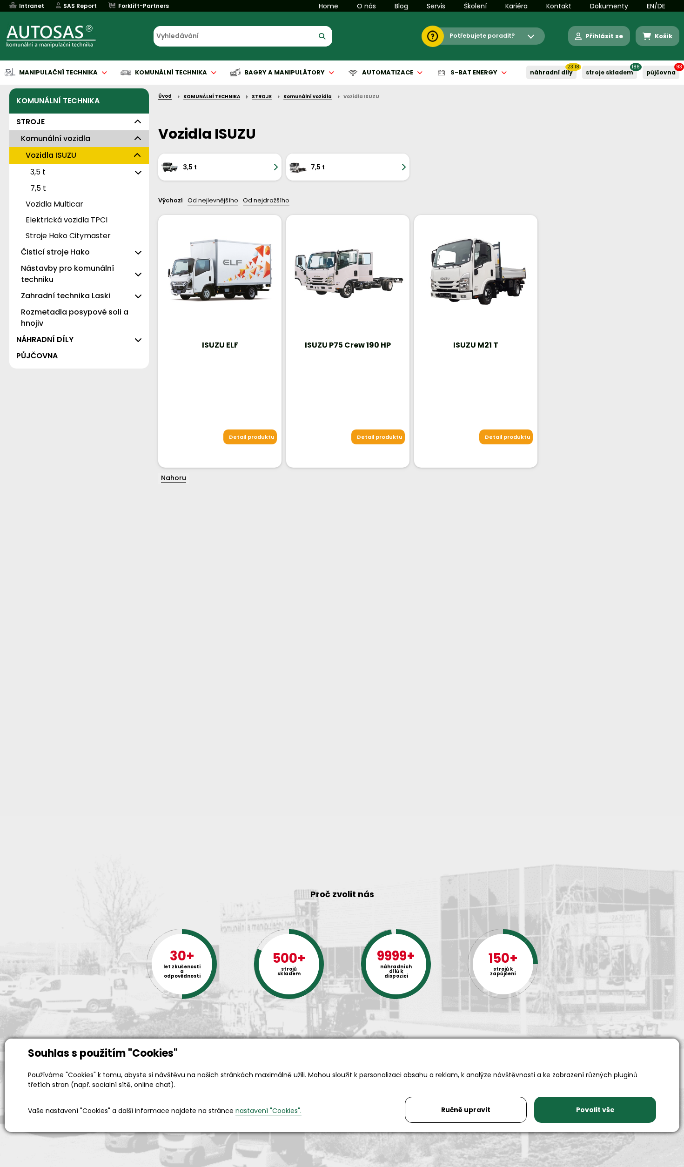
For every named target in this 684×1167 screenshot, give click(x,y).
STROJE (30, 121)
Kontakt (558, 6)
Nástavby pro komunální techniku (67, 274)
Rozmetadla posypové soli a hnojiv (74, 318)
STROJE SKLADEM (609, 72)
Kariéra (516, 6)
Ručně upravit (465, 1109)
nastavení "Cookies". (268, 1110)
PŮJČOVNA (661, 72)
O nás (366, 6)
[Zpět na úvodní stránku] (58, 36)
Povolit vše (595, 1109)
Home (328, 6)
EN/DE (656, 6)
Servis (436, 6)
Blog (401, 6)
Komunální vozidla (55, 138)
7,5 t (38, 188)
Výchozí (170, 200)
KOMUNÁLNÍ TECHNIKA (58, 100)
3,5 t (38, 172)
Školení (475, 6)
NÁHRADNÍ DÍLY (551, 72)
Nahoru (173, 478)
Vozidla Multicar (54, 204)
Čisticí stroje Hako (55, 252)
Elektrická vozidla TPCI (66, 220)
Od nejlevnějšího (213, 200)
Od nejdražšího (266, 200)
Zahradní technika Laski (65, 295)
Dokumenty (609, 6)
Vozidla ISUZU (51, 155)
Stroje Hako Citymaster (68, 235)
